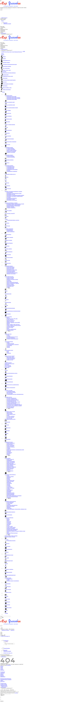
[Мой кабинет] (0, 627)
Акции (1, 667)
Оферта (1, 680)
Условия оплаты (3, 683)
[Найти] (1, 10)
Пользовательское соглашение (5, 679)
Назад (7, 641)
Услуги (1, 668)
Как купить (2, 681)
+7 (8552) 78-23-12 (4, 17)
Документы (2, 672)
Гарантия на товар (3, 685)
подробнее (16, 692)
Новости (2, 673)
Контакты (2, 675)
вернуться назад (3, 665)
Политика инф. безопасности (5, 678)
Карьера (1, 674)
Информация (2, 676)
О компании (2, 671)
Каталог (1, 666)
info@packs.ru (3, 33)
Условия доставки (3, 684)
